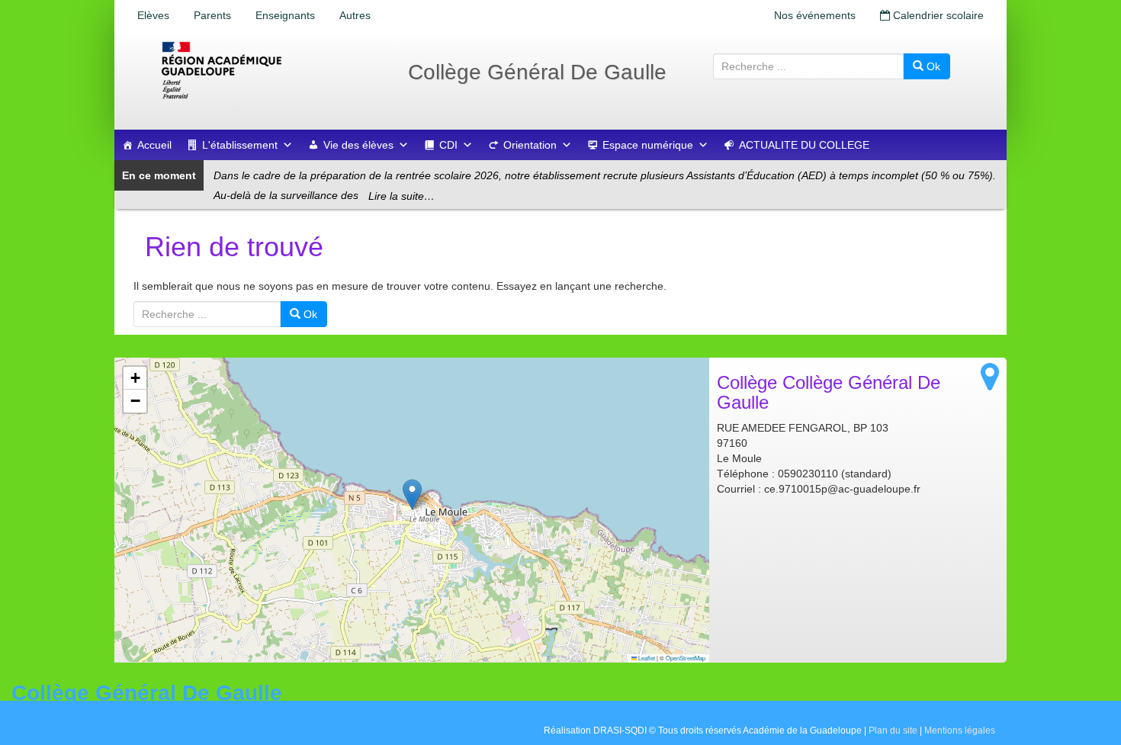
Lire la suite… (401, 196)
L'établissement (240, 145)
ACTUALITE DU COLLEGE (804, 145)
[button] (412, 494)
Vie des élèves (358, 145)
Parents (212, 15)
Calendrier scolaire (937, 15)
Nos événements (815, 15)
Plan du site (893, 730)
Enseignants (285, 15)
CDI (448, 145)
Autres (355, 15)
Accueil (154, 145)
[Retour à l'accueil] (270, 70)
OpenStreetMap (685, 657)
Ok (931, 66)
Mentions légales (959, 730)
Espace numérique (647, 145)
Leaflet (646, 657)
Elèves (153, 15)
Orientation (530, 145)
